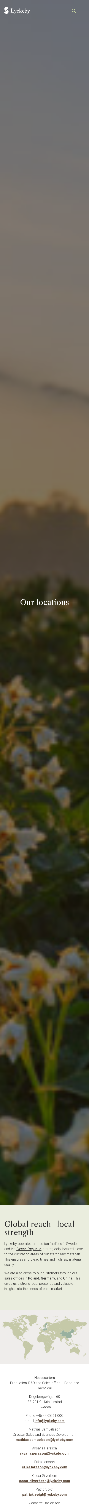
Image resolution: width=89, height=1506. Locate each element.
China (67, 1278)
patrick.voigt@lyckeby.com (44, 1495)
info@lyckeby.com (50, 1421)
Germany (48, 1278)
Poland (33, 1278)
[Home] (17, 11)
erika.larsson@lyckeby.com (44, 1467)
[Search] (74, 11)
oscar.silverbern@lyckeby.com (44, 1481)
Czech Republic (28, 1249)
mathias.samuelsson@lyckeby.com (44, 1440)
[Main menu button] (82, 11)
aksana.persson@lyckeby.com (44, 1453)
